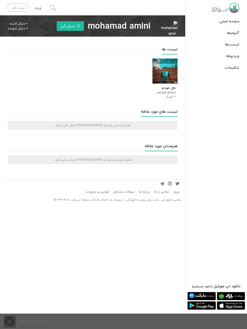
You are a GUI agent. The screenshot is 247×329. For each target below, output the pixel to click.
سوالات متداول (124, 191)
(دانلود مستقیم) (202, 286)
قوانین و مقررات (97, 191)
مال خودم (169, 88)
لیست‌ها (232, 44)
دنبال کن (68, 26)
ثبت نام (18, 7)
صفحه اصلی (229, 21)
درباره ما (144, 191)
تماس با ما (161, 191)
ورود (176, 191)
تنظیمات (232, 67)
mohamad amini (165, 92)
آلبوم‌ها (233, 32)
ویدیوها (232, 56)
